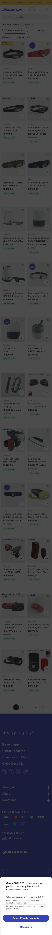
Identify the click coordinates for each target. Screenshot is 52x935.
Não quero (26, 926)
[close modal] (47, 881)
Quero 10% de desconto (25, 918)
